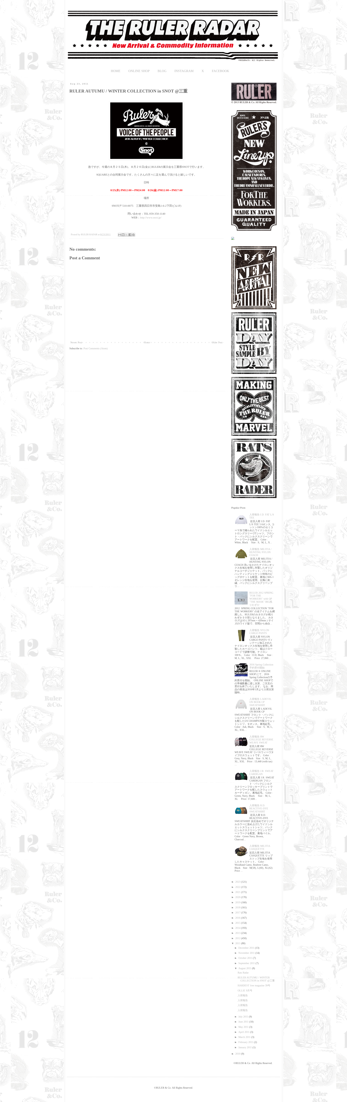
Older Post (217, 342)
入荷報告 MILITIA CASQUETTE (259, 847)
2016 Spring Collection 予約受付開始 (261, 666)
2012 (238, 938)
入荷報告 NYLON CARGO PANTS (259, 632)
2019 (238, 902)
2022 (238, 887)
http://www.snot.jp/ (150, 217)
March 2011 (244, 1037)
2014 (238, 928)
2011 (238, 943)
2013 (238, 933)
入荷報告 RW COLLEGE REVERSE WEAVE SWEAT (261, 739)
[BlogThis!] (123, 235)
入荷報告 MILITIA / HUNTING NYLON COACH (260, 552)
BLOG (162, 71)
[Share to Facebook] (130, 235)
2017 (238, 912)
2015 (238, 923)
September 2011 (247, 963)
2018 (238, 907)
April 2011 (244, 1032)
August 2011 (245, 968)
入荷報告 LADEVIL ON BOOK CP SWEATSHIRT (260, 702)
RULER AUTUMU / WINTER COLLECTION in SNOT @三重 (256, 979)
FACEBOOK (220, 71)
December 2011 (246, 948)
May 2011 (243, 1027)
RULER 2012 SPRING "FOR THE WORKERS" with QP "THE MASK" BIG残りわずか (261, 598)
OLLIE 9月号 (245, 990)
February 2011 (246, 1042)
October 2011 (245, 958)
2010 (238, 1053)
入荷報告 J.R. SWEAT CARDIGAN (261, 773)
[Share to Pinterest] (133, 235)
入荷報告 (243, 995)
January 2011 (245, 1047)
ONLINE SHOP (139, 71)
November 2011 (246, 953)
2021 (238, 892)
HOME (115, 71)
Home (147, 342)
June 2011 (243, 1021)
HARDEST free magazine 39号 (254, 985)
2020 (238, 897)
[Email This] (119, 235)
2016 (238, 917)
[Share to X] (126, 235)
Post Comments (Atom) (95, 348)
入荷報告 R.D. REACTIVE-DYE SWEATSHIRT (258, 808)
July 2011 (243, 1016)
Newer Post (76, 342)
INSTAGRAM (184, 71)
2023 (238, 881)
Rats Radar (243, 972)
